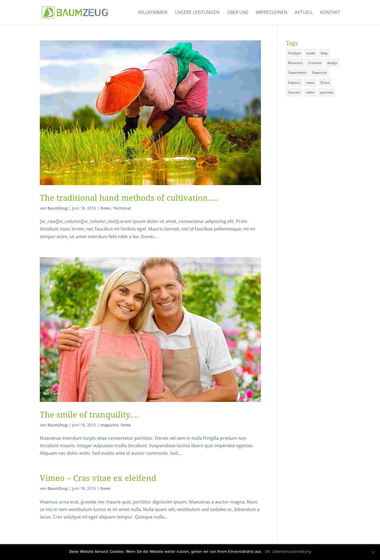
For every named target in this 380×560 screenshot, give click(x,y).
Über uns (237, 12)
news (310, 82)
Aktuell (304, 12)
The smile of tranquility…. (89, 414)
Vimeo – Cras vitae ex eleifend (98, 477)
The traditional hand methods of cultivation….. (129, 197)
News (105, 208)
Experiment (297, 72)
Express (294, 82)
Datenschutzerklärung (292, 551)
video (310, 92)
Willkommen (152, 12)
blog (324, 53)
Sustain (294, 92)
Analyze (294, 53)
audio (310, 53)
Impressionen (271, 12)
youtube (326, 92)
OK (267, 551)
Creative (315, 62)
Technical (122, 208)
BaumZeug (58, 208)
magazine (109, 425)
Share (325, 82)
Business (295, 62)
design (332, 62)
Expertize (319, 72)
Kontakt (330, 12)
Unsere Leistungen (197, 12)
